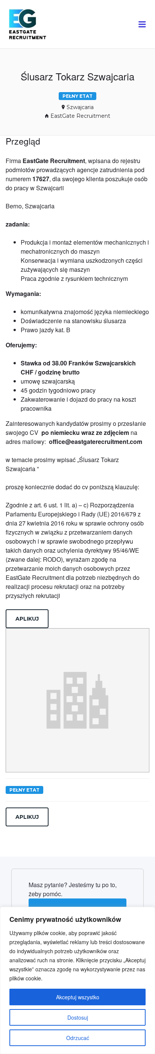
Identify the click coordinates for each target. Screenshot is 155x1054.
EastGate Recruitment (80, 115)
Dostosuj (77, 1017)
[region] (77, 980)
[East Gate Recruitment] (34, 24)
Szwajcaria (80, 107)
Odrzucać (77, 1038)
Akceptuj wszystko (77, 997)
